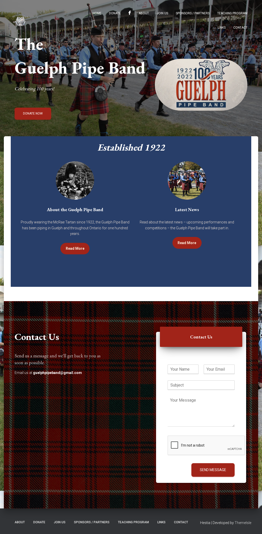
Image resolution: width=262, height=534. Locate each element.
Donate (115, 13)
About (144, 13)
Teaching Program (232, 13)
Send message (213, 470)
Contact (240, 27)
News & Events (130, 13)
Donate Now (33, 113)
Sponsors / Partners (193, 13)
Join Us (162, 13)
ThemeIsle (243, 523)
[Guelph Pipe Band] (20, 20)
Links (222, 27)
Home (97, 13)
